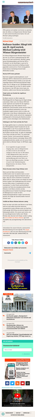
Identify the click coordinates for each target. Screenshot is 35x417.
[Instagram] (28, 383)
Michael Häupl (8, 41)
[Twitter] (12, 383)
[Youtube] (22, 383)
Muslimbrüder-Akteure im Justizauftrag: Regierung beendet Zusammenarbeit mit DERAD (17, 326)
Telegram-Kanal (8, 250)
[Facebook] (7, 383)
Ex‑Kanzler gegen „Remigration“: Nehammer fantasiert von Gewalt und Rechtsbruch (19, 317)
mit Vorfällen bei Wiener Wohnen (14, 218)
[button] (3, 2)
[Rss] (17, 383)
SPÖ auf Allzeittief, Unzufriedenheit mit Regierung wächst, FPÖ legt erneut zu (19, 335)
